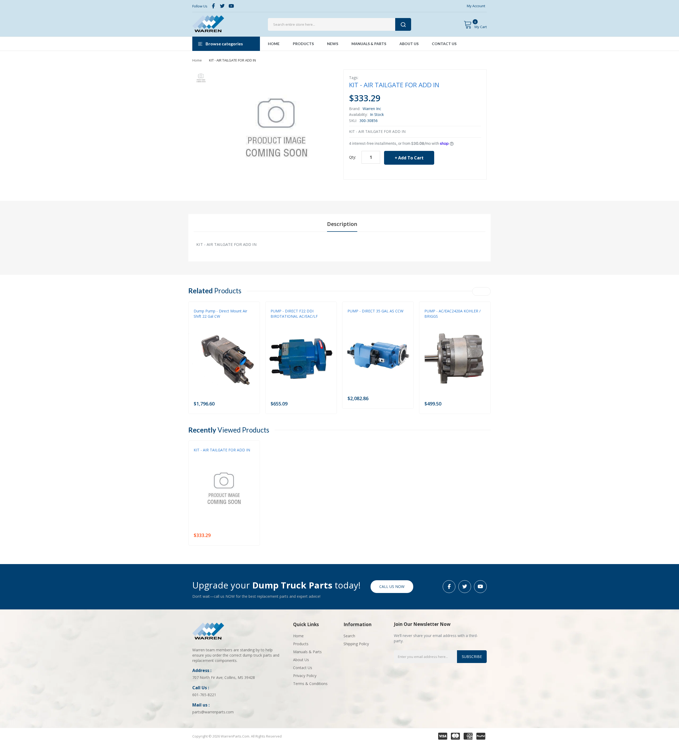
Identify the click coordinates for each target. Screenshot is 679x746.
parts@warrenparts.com (213, 711)
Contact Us (302, 667)
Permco (200, 321)
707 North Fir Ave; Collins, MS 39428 (223, 677)
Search (349, 635)
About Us (301, 659)
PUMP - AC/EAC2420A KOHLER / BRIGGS (452, 313)
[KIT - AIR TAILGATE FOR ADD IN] (201, 78)
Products (300, 643)
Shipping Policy (356, 643)
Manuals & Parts (307, 651)
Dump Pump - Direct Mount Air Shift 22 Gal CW (220, 313)
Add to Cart (411, 158)
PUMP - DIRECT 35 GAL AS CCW (375, 310)
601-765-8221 (204, 694)
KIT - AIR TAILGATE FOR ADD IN (222, 449)
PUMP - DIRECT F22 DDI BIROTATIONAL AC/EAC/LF (294, 313)
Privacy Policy (304, 675)
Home (197, 60)
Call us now (391, 586)
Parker (430, 321)
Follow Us (199, 6)
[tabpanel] (339, 244)
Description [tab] (342, 224)
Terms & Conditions (310, 683)
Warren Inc (372, 108)
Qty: (352, 157)
